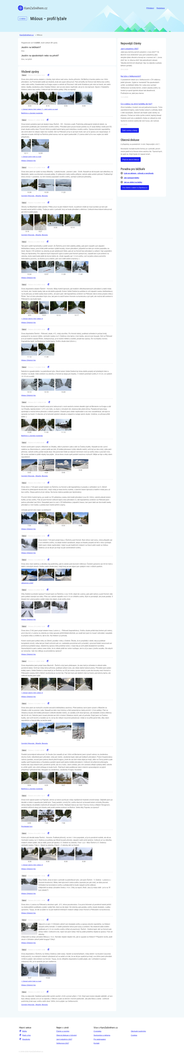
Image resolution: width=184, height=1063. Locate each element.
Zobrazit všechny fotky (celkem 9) (32, 865)
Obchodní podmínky (138, 1031)
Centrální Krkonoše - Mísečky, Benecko (34, 196)
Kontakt (96, 1043)
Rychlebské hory (26, 826)
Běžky (24, 1031)
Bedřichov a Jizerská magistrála (32, 113)
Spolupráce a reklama (102, 1035)
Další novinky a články (129, 130)
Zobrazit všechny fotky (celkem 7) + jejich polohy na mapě (39, 109)
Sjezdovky (26, 1039)
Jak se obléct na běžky (133, 182)
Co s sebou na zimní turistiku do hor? (136, 103)
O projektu (97, 1031)
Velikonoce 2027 (62, 1043)
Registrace (161, 8)
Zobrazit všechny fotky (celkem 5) (32, 319)
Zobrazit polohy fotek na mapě (31, 157)
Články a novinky (62, 1031)
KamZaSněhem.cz (32, 8)
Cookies (134, 1035)
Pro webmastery (100, 1039)
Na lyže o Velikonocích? (131, 76)
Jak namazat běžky (131, 177)
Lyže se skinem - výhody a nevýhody (139, 173)
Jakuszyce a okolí (27, 583)
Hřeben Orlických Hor (28, 160)
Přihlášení (150, 8)
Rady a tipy (26, 1035)
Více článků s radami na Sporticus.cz (134, 187)
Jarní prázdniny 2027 (130, 48)
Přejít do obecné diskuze (130, 159)
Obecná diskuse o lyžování (66, 1035)
